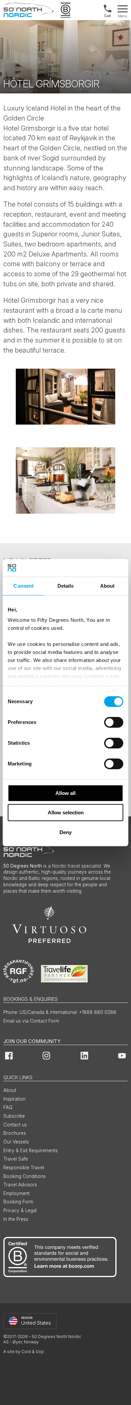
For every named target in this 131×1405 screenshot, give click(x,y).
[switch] (113, 722)
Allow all (65, 793)
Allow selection (66, 812)
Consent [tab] (23, 586)
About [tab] (107, 586)
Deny (65, 832)
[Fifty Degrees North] (28, 10)
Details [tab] (65, 586)
